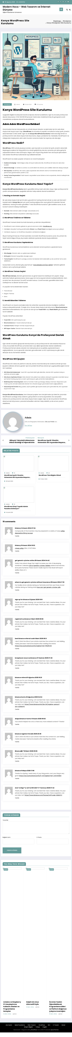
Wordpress (7, 104)
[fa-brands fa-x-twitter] (61, 2)
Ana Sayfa (9, 1025)
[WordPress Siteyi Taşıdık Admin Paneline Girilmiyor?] (19, 494)
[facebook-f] (58, 2)
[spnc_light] (70, 10)
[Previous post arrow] (3, 440)
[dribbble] (63, 2)
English (45, 1027)
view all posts (28, 425)
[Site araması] (67, 9)
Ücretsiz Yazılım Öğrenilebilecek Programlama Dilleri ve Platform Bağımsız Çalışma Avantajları (57, 1006)
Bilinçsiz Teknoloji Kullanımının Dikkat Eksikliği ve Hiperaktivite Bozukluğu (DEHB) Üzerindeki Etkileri (20, 441)
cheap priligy (19, 548)
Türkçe (38, 1027)
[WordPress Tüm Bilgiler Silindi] (53, 463)
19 (14, 504)
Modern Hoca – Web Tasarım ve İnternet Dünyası (26, 8)
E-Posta (39, 837)
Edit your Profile (49, 421)
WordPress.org (47, 226)
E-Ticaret (56, 1025)
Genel (5, 869)
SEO (49, 1025)
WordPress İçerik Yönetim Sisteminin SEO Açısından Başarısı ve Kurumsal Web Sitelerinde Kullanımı (51, 441)
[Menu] (61, 9)
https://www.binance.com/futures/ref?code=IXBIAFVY (43, 795)
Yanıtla (17, 536)
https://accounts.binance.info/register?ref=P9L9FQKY (33, 646)
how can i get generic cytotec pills (48, 587)
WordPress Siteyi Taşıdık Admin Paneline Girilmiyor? (16, 507)
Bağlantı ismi (6, 837)
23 (49, 473)
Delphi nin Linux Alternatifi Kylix (32, 1003)
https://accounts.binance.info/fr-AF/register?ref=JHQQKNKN (40, 776)
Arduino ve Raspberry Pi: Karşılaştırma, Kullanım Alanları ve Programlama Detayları (12, 1006)
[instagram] (66, 2)
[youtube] (68, 2)
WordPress (42, 1025)
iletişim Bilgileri (28, 1027)
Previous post (30, 438)
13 (14, 473)
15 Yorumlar (40, 104)
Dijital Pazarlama (20, 1025)
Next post (41, 438)
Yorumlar (5, 820)
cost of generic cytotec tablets (39, 566)
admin (18, 104)
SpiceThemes (55, 1029)
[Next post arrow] (68, 440)
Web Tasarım (32, 1025)
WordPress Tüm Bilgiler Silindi (50, 475)
